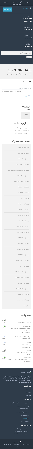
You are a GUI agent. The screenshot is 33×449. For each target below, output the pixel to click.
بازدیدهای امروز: (22, 128)
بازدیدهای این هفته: (22, 130)
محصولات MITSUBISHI (22, 288)
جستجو (29, 57)
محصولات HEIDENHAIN (22, 277)
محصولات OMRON (23, 243)
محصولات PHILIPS (23, 283)
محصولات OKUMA (23, 294)
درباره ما (28, 392)
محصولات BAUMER (23, 215)
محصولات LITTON (23, 238)
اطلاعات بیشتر (26, 115)
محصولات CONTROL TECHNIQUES (18, 170)
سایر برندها (26, 305)
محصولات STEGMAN (23, 249)
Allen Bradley (23, 187)
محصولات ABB (25, 198)
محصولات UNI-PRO (23, 153)
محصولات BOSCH (24, 221)
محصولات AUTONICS (23, 209)
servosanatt (26, 418)
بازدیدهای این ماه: (22, 133)
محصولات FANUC (24, 266)
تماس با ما (28, 395)
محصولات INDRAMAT (22, 260)
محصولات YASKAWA (23, 176)
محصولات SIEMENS (23, 255)
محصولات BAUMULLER (22, 271)
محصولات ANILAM (23, 204)
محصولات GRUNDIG (23, 232)
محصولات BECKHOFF (22, 164)
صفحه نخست (27, 389)
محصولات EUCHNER (23, 226)
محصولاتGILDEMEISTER (21, 181)
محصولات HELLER (23, 159)
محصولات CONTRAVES (22, 300)
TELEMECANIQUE (23, 147)
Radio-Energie (23, 192)
